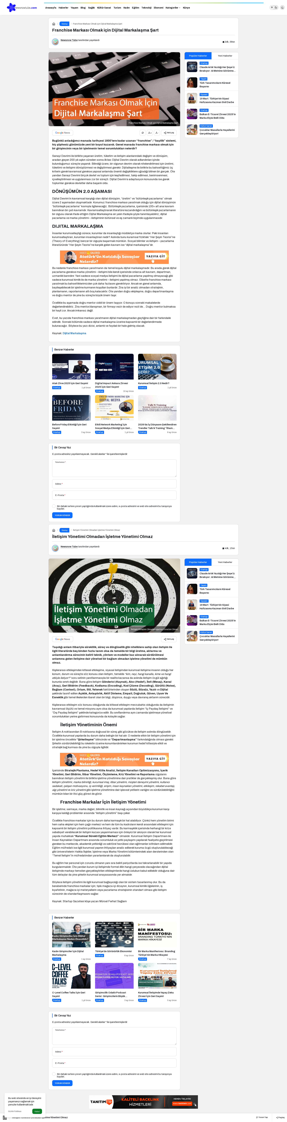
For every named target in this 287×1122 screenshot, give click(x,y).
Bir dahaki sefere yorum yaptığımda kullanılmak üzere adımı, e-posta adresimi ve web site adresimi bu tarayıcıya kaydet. (114, 507)
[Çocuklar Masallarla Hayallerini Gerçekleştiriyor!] (211, 130)
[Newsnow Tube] (21, 7)
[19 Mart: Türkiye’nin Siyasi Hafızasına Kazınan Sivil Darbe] (211, 98)
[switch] (274, 7)
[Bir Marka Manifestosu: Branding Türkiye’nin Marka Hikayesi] (157, 941)
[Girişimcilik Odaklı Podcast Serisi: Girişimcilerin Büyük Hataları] (114, 982)
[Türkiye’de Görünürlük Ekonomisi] (114, 941)
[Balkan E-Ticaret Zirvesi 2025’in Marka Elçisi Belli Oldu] (211, 114)
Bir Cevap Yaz (62, 447)
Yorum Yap (263, 1117)
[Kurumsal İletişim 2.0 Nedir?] (157, 373)
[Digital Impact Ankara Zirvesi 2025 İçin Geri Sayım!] (114, 373)
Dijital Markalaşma (74, 333)
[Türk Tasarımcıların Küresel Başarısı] (211, 83)
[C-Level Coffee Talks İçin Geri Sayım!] (71, 982)
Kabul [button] (37, 1111)
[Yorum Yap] (143, 133)
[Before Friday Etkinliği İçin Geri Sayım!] (71, 414)
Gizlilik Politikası (14, 1111)
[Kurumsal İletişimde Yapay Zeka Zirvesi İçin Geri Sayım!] (157, 982)
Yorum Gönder (62, 515)
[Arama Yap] (282, 7)
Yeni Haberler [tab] (225, 56)
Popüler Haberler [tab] (198, 56)
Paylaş (281, 1117)
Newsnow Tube (69, 40)
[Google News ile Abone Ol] (62, 133)
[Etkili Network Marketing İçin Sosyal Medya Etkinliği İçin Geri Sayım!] (114, 414)
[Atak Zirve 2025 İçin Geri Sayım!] (71, 373)
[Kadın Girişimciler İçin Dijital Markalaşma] (71, 941)
